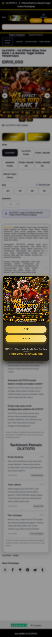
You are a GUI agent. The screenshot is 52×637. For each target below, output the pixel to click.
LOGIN (26, 329)
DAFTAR (26, 338)
